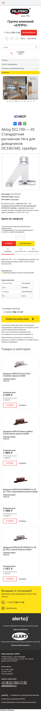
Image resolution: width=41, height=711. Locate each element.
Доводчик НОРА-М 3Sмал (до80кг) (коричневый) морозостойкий (18, 432)
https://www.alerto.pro (20, 629)
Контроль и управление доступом (13, 68)
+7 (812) (12, 33)
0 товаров (20, 52)
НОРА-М (6, 381)
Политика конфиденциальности (8, 702)
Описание (7, 251)
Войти (23, 38)
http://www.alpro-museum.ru (20, 645)
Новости (4, 679)
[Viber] (20, 123)
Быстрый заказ (25, 243)
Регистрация (31, 38)
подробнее (22, 405)
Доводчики (5, 72)
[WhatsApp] (24, 123)
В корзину (9, 243)
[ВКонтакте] (15, 123)
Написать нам (11, 608)
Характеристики (20, 251)
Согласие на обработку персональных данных (26, 702)
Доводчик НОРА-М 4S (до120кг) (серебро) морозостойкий (17, 375)
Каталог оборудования (9, 64)
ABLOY (16, 197)
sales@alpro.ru (9, 685)
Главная (4, 60)
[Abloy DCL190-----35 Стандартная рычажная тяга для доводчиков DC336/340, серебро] (20, 172)
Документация (33, 251)
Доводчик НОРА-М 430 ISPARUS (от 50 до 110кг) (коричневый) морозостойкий (20, 490)
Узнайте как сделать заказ (17, 319)
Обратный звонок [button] (28, 32)
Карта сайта (12, 679)
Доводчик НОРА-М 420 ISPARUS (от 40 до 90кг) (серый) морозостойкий (19, 548)
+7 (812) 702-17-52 (14, 682)
